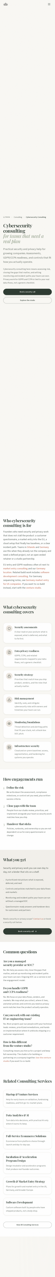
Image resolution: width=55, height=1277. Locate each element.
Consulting (18, 217)
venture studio (33, 587)
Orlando (31, 547)
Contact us (38, 918)
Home (7, 217)
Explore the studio (27, 300)
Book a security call (27, 292)
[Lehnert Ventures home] (5, 4)
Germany (44, 547)
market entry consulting (15, 568)
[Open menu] (49, 4)
